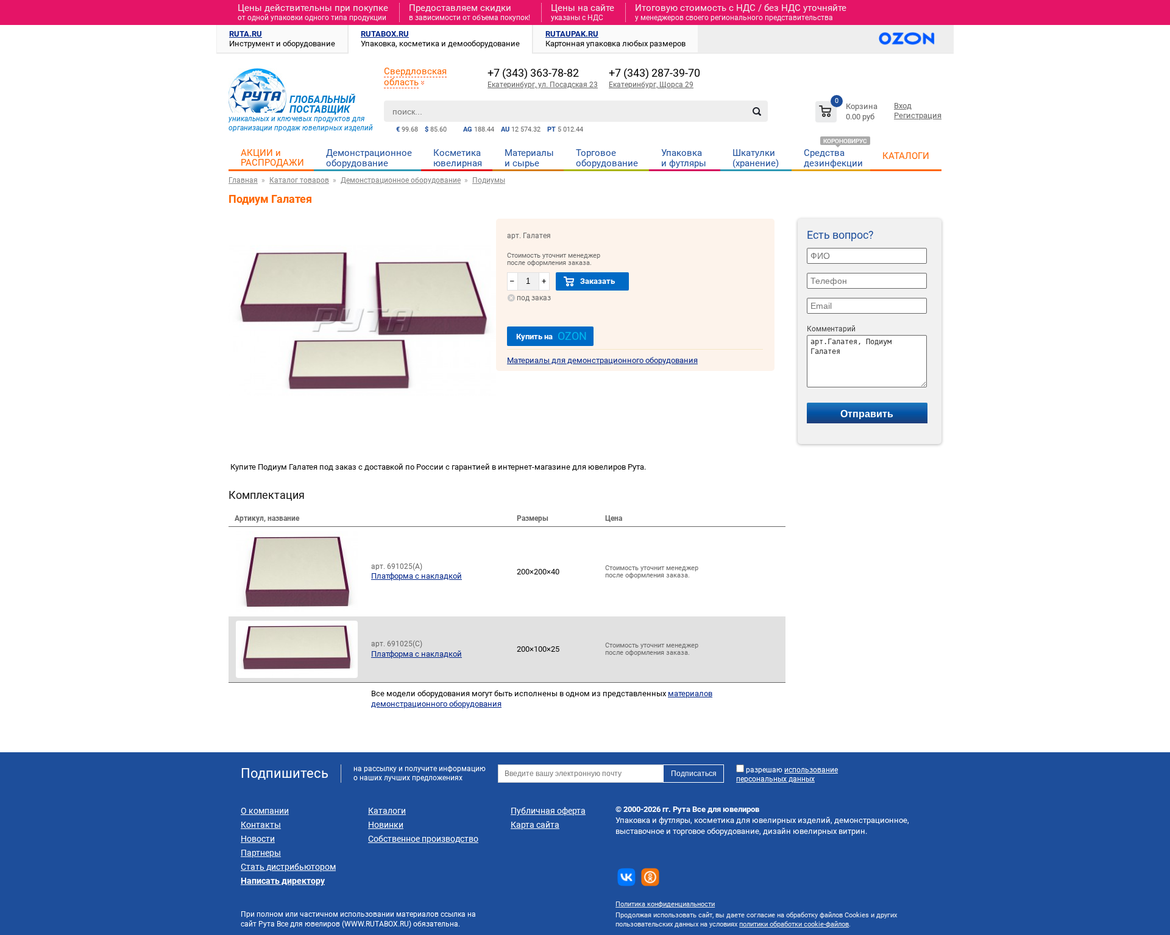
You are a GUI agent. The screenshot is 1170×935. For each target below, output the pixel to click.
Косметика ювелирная (457, 158)
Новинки (385, 825)
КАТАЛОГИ (905, 155)
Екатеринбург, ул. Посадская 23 (543, 84)
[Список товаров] (848, 113)
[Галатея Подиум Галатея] (362, 419)
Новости (258, 839)
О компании (265, 811)
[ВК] (626, 877)
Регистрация (917, 115)
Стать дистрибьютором (288, 867)
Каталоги (387, 811)
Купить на (551, 336)
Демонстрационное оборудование (369, 158)
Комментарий (831, 329)
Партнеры (261, 853)
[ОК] (650, 877)
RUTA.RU (245, 33)
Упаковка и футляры (683, 158)
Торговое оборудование (607, 158)
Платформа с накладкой (416, 575)
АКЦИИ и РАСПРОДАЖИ (272, 157)
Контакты (261, 825)
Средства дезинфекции (833, 158)
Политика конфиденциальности (665, 904)
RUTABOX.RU (385, 33)
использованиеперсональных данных (787, 774)
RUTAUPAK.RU (571, 33)
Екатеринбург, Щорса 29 (651, 84)
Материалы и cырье (529, 158)
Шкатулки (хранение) (755, 158)
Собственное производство (423, 839)
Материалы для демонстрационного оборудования (602, 360)
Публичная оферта (548, 811)
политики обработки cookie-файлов (794, 924)
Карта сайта (535, 825)
